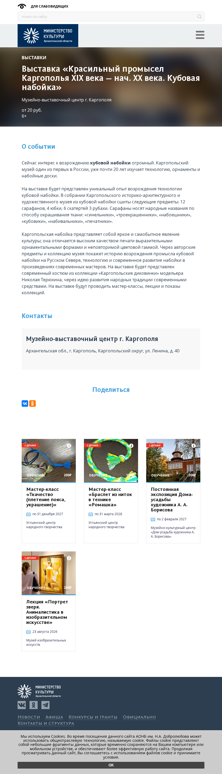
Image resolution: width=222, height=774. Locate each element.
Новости (29, 717)
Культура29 (48, 35)
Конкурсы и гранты (92, 717)
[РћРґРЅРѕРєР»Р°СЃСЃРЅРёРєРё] (32, 403)
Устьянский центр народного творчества (44, 524)
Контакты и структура (46, 723)
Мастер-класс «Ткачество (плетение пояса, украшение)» (46, 497)
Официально (139, 717)
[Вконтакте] (22, 705)
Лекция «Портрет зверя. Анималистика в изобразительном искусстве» (47, 612)
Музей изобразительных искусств (46, 642)
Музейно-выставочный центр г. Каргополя (67, 100)
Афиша (54, 717)
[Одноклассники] (34, 705)
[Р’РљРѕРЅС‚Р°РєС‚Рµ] (25, 403)
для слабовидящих (49, 6)
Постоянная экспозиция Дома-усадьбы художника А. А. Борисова (172, 499)
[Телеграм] (45, 705)
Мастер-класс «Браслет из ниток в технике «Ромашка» (110, 497)
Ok (111, 765)
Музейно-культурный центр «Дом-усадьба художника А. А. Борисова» (173, 532)
